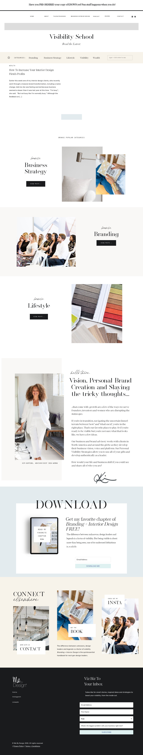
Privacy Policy (18, 746)
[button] (80, 16)
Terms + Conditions (32, 746)
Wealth (12, 65)
